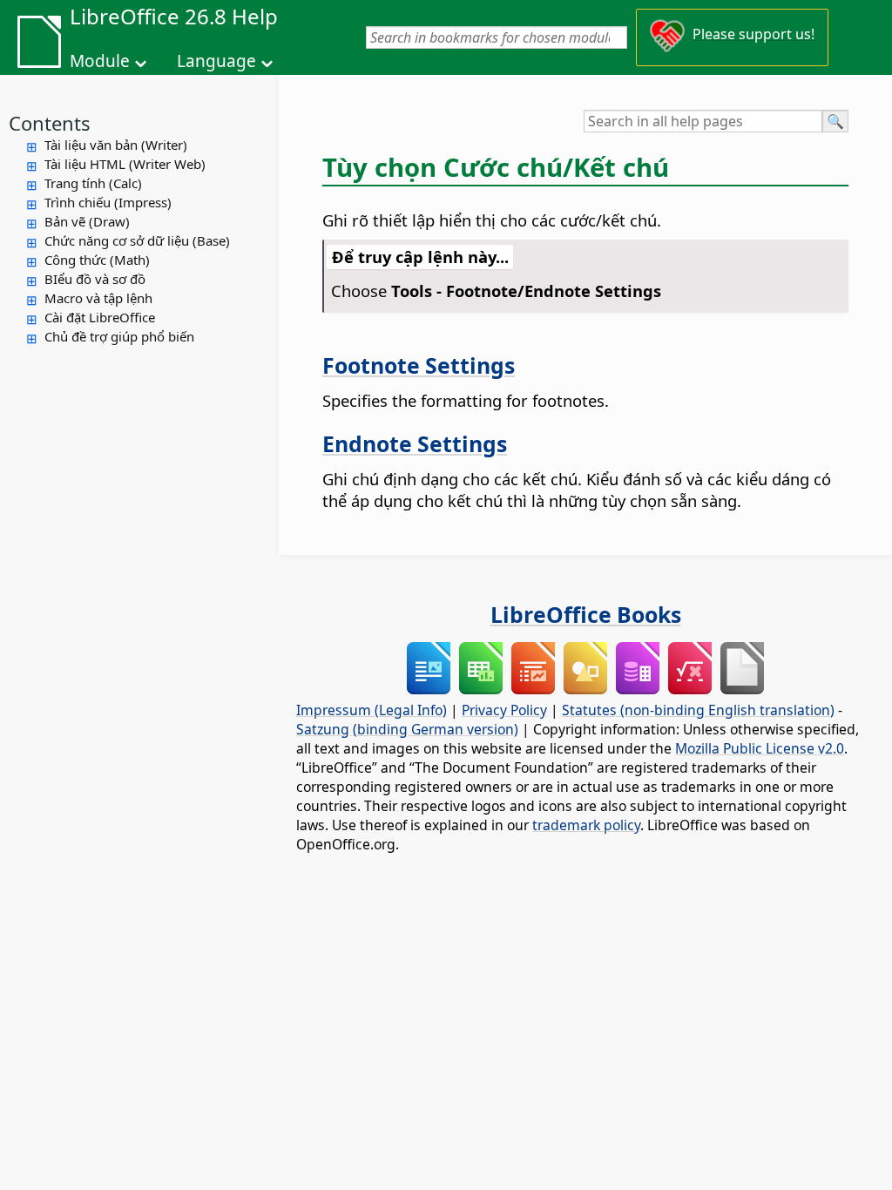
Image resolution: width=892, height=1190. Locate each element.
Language (216, 61)
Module (100, 61)
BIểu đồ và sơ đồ (94, 278)
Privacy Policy (504, 710)
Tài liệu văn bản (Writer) (115, 144)
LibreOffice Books (585, 614)
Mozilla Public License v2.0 (759, 748)
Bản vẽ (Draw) (87, 221)
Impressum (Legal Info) (371, 710)
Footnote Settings (418, 365)
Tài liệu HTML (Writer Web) (125, 163)
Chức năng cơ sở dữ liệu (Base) (137, 240)
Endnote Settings (414, 443)
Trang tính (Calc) (93, 183)
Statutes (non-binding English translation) (698, 710)
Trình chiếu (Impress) (108, 202)
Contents (50, 123)
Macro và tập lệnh (98, 298)
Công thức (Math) (97, 259)
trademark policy (586, 825)
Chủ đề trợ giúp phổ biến (119, 336)
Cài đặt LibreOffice (99, 317)
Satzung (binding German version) (407, 729)
